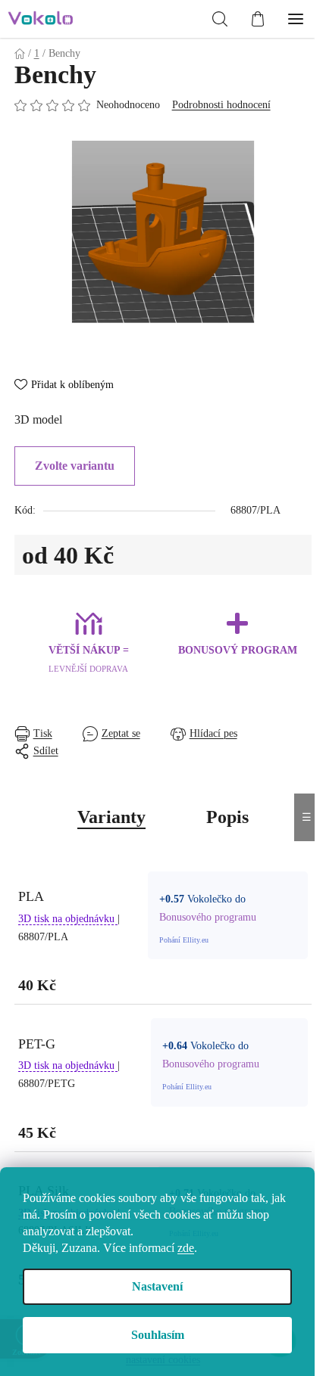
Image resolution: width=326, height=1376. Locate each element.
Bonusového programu (207, 917)
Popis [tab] (227, 817)
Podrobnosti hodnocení (221, 104)
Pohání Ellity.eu (183, 940)
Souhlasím (157, 1334)
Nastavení (157, 1286)
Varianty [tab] (111, 817)
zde (185, 1247)
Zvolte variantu (74, 465)
